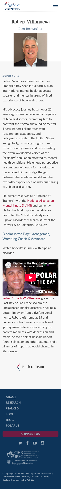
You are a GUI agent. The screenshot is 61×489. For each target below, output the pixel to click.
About (11, 397)
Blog (10, 420)
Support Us (30, 434)
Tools (10, 414)
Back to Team (33, 367)
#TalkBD (12, 408)
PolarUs (12, 425)
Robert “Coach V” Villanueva (21, 298)
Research (13, 402)
